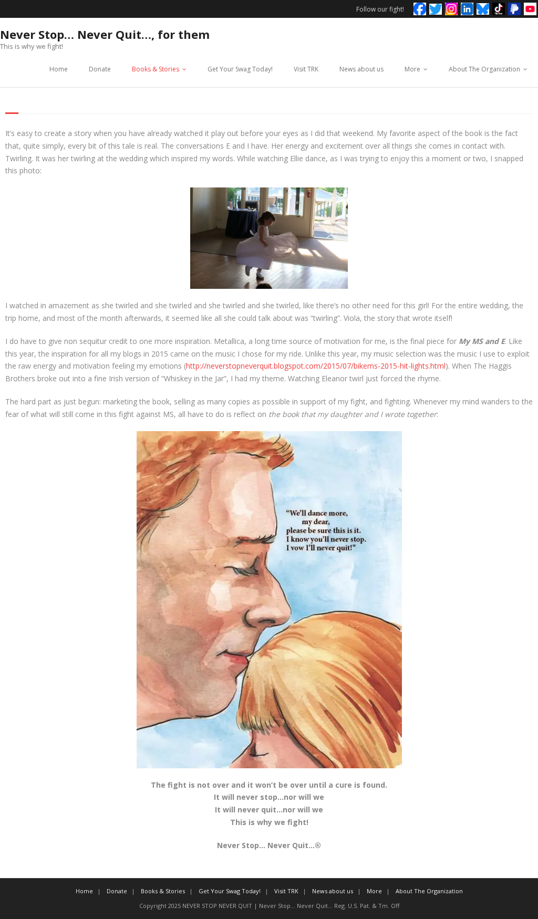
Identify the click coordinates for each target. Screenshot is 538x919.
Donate (100, 69)
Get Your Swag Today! (240, 69)
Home (58, 69)
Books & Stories (155, 69)
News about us (361, 69)
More (412, 69)
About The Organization (484, 69)
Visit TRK (306, 69)
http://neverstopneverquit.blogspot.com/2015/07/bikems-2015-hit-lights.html (316, 366)
